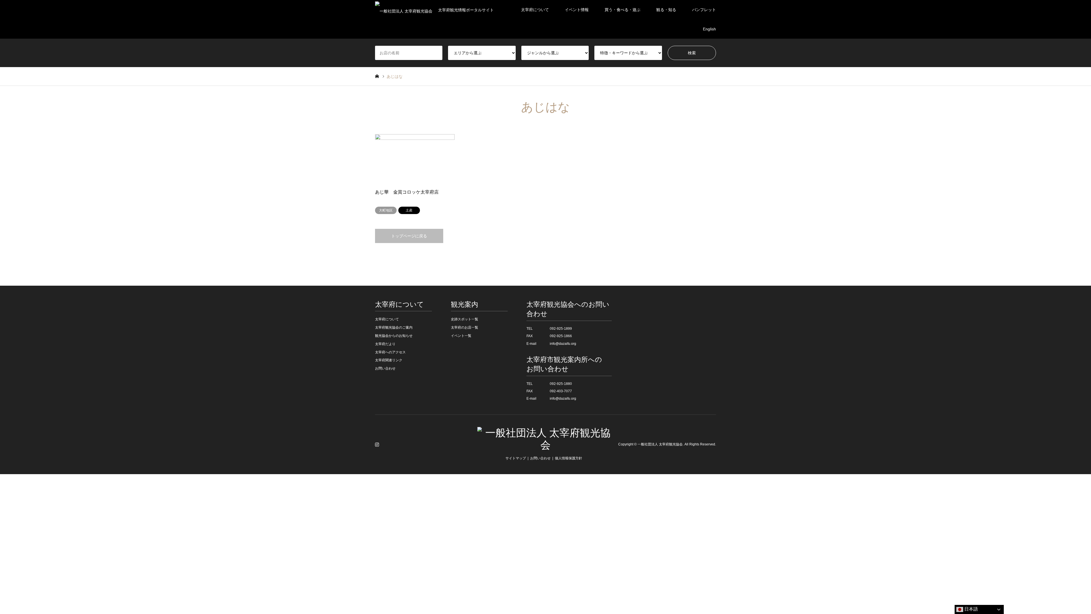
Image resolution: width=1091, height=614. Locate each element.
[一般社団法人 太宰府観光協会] (545, 445)
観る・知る (666, 9)
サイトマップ (515, 458)
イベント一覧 (461, 336)
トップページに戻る (409, 236)
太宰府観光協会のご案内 (394, 327)
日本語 (970, 609)
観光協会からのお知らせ (394, 336)
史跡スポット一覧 (464, 319)
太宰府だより (385, 344)
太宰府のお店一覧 (464, 327)
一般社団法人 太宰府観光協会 (660, 444)
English (709, 29)
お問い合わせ (385, 368)
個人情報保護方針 (568, 458)
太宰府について (535, 9)
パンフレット (704, 9)
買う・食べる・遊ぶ (622, 9)
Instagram (377, 444)
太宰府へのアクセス (390, 352)
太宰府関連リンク (388, 360)
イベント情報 (577, 9)
